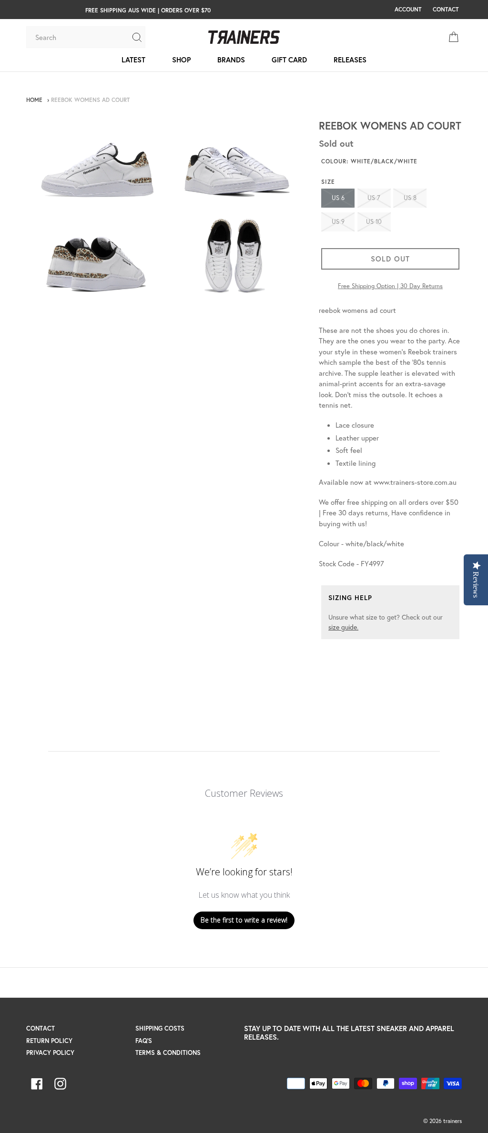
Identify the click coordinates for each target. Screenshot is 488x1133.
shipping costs (159, 1028)
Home (34, 99)
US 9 (338, 222)
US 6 (338, 198)
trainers (452, 1120)
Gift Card (289, 59)
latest (133, 59)
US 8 (410, 198)
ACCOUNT (408, 9)
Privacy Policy (50, 1053)
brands (231, 59)
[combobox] (79, 37)
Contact (40, 1028)
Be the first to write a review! (244, 919)
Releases (350, 59)
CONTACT (445, 9)
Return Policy (49, 1041)
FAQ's (143, 1041)
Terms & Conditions (168, 1053)
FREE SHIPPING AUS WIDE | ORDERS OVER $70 (148, 10)
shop (181, 59)
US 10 (374, 222)
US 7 (373, 198)
